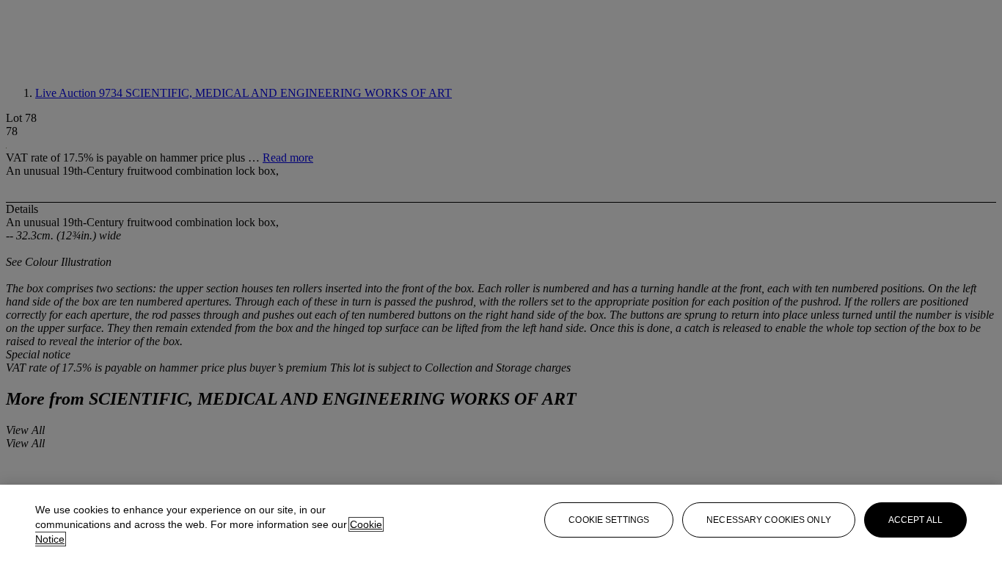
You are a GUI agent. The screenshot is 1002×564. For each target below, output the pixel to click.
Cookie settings (608, 520)
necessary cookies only (768, 520)
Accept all (915, 520)
